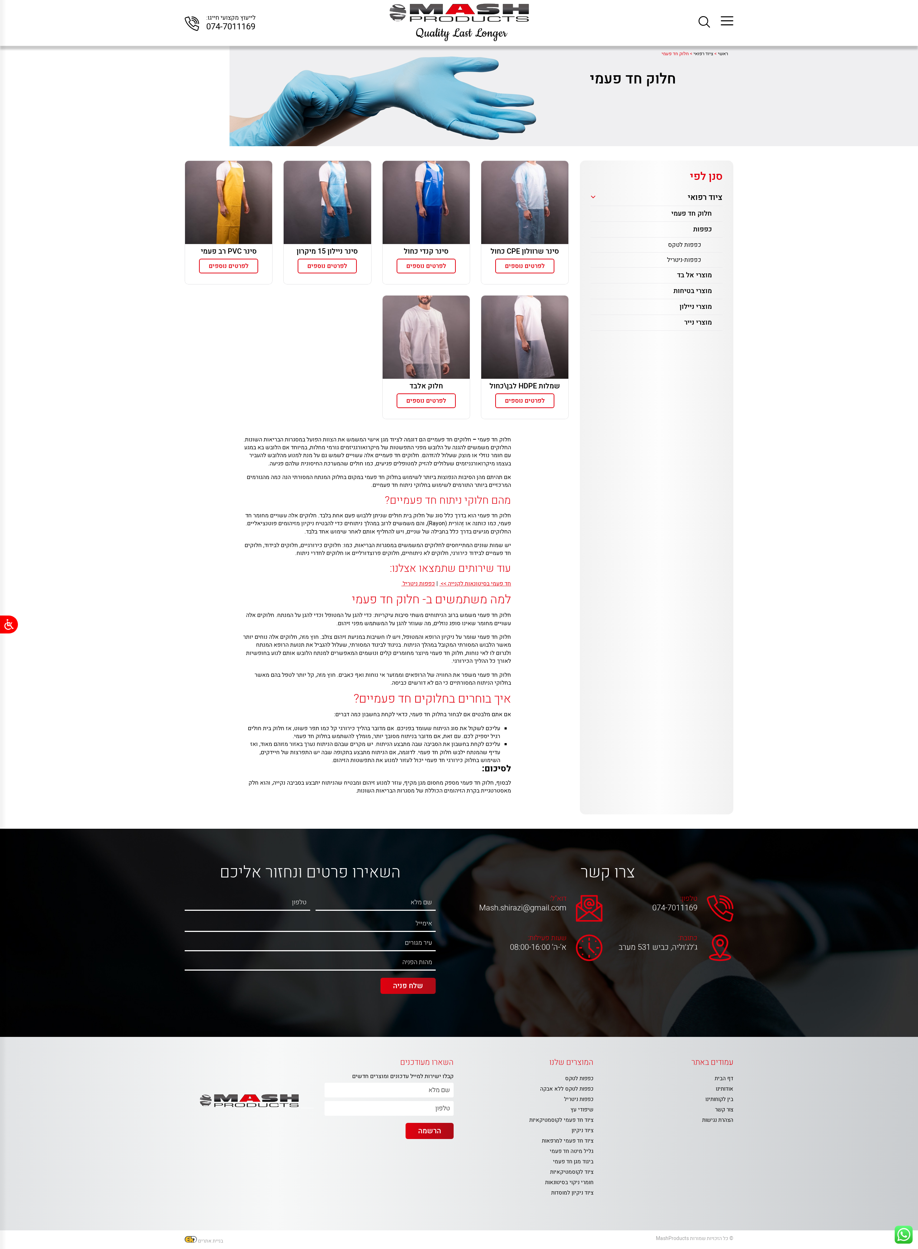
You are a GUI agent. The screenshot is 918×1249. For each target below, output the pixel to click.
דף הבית (724, 1078)
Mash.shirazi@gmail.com (524, 908)
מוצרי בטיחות (692, 291)
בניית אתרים (210, 1241)
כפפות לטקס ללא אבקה (566, 1089)
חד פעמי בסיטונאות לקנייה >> (475, 583)
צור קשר (724, 1110)
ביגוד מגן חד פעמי (573, 1162)
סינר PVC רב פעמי (229, 251)
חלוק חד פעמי (691, 214)
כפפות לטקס (684, 244)
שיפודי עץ (582, 1110)
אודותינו (724, 1089)
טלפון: (688, 898)
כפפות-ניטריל (684, 259)
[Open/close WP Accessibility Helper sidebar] (9, 624)
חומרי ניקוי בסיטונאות (569, 1182)
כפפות (702, 229)
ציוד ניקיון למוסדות (572, 1193)
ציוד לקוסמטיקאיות (571, 1172)
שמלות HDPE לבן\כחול (524, 386)
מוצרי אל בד (694, 275)
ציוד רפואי (705, 197)
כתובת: (687, 938)
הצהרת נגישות (717, 1120)
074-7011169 (230, 27)
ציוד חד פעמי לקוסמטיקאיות (561, 1120)
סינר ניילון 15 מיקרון (327, 251)
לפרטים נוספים (525, 266)
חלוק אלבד (426, 386)
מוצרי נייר (698, 322)
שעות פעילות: (547, 938)
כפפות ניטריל (418, 583)
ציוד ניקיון (582, 1130)
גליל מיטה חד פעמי (571, 1151)
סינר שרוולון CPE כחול (525, 251)
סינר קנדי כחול (426, 251)
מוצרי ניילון (696, 307)
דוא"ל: (558, 898)
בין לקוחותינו (719, 1099)
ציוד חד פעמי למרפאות (567, 1141)
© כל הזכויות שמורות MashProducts (694, 1238)
